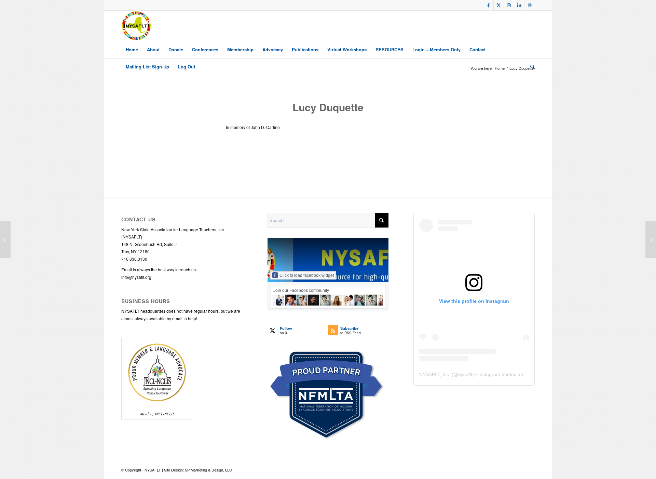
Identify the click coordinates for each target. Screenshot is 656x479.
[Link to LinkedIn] (519, 5)
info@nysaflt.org (136, 277)
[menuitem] (131, 49)
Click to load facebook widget (306, 275)
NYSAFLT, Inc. (434, 374)
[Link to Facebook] (488, 5)
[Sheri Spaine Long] (5, 239)
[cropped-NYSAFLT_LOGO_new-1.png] (136, 26)
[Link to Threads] (529, 5)
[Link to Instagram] (509, 5)
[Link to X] (499, 5)
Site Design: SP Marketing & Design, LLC (198, 469)
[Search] (530, 66)
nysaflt (465, 374)
